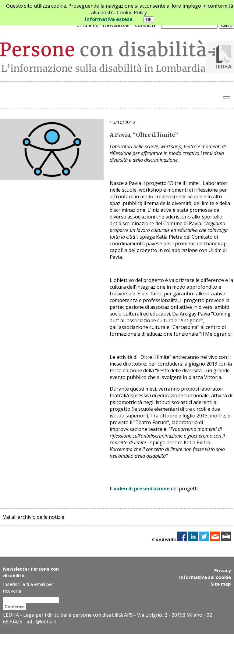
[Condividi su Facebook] (182, 539)
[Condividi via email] (215, 539)
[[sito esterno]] (220, 70)
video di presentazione (142, 488)
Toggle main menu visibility (226, 98)
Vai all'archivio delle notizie (33, 517)
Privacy (222, 570)
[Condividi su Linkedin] (193, 539)
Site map (221, 584)
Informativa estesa (109, 19)
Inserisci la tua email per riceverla (28, 587)
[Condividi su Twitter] (204, 539)
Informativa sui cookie (205, 577)
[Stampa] (226, 539)
